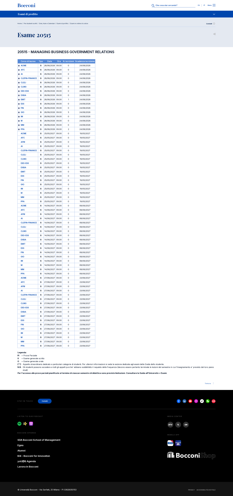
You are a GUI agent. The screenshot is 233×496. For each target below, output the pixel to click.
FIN (22, 108)
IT (204, 5)
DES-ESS (25, 91)
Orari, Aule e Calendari (47, 23)
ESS (22, 104)
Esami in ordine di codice (79, 23)
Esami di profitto (62, 23)
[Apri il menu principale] (214, 5)
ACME (23, 65)
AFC (23, 70)
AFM (23, 142)
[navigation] (116, 14)
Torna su (208, 383)
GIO (22, 112)
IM (22, 116)
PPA (23, 129)
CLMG (23, 87)
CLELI (23, 82)
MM (22, 125)
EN (199, 5)
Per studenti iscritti (30, 23)
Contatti (209, 24)
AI (22, 74)
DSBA (23, 95)
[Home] (26, 5)
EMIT (23, 99)
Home (19, 23)
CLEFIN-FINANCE (29, 78)
